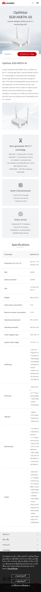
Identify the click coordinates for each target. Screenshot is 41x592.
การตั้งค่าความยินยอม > (20, 585)
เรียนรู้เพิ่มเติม (12, 569)
